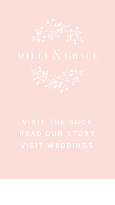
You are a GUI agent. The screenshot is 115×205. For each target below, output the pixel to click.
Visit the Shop (57, 122)
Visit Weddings (57, 145)
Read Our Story (57, 133)
